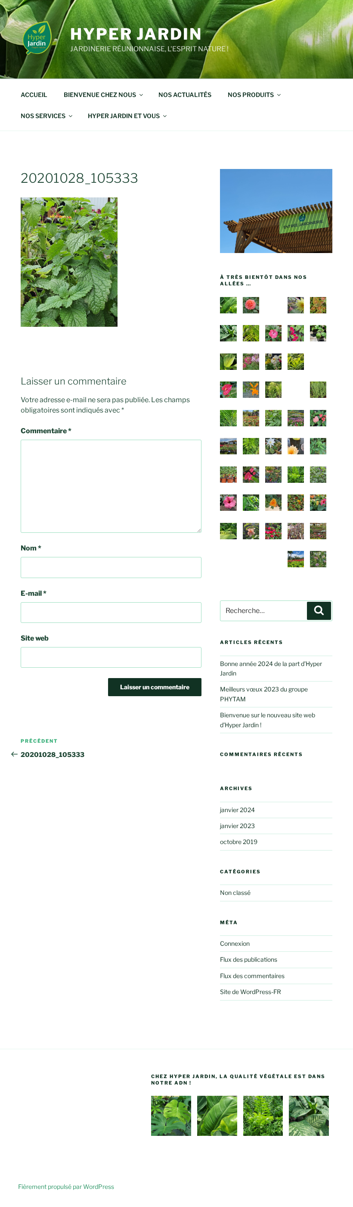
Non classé (235, 892)
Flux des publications (248, 959)
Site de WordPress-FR (250, 991)
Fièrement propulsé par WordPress (66, 1186)
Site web (35, 638)
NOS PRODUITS (251, 94)
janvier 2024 (237, 809)
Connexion (235, 943)
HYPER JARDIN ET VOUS (124, 115)
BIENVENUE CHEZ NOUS (100, 94)
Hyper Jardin (136, 34)
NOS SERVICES (43, 115)
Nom (31, 548)
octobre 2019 (238, 841)
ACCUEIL (34, 94)
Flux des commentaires (252, 975)
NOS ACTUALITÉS (184, 94)
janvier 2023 (237, 825)
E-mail (33, 593)
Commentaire (46, 431)
